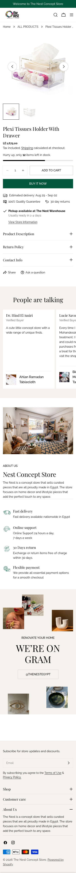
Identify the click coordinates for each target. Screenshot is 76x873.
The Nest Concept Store (29, 859)
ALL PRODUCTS (28, 26)
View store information (22, 222)
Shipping (27, 148)
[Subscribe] (69, 763)
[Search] (55, 15)
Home (7, 26)
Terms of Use (52, 772)
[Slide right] (63, 66)
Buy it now (38, 183)
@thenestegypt (38, 674)
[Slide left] (12, 66)
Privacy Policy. (12, 777)
